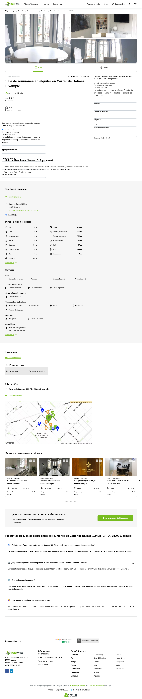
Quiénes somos (58, 4)
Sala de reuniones (32, 11)
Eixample (53, 11)
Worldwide (120, 669)
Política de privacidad (77, 685)
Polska (118, 655)
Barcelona (44, 11)
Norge (73, 662)
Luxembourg (98, 655)
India (118, 665)
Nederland (75, 672)
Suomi (73, 665)
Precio (106, 4)
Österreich (98, 669)
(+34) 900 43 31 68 (12, 665)
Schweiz (97, 672)
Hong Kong (120, 658)
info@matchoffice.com (14, 663)
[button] (30, 461)
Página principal (10, 11)
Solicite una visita (102, 88)
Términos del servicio (96, 685)
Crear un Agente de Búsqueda (50, 657)
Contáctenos (43, 664)
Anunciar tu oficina (93, 4)
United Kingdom (100, 658)
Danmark (74, 655)
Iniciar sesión (119, 4)
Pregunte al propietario (104, 85)
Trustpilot (97, 120)
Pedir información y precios (105, 83)
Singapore (120, 662)
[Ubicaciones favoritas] (135, 4)
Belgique (74, 676)
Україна (97, 676)
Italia (95, 665)
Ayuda (46, 4)
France (96, 662)
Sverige (74, 658)
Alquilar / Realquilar (31, 4)
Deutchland (75, 669)
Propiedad (21, 11)
